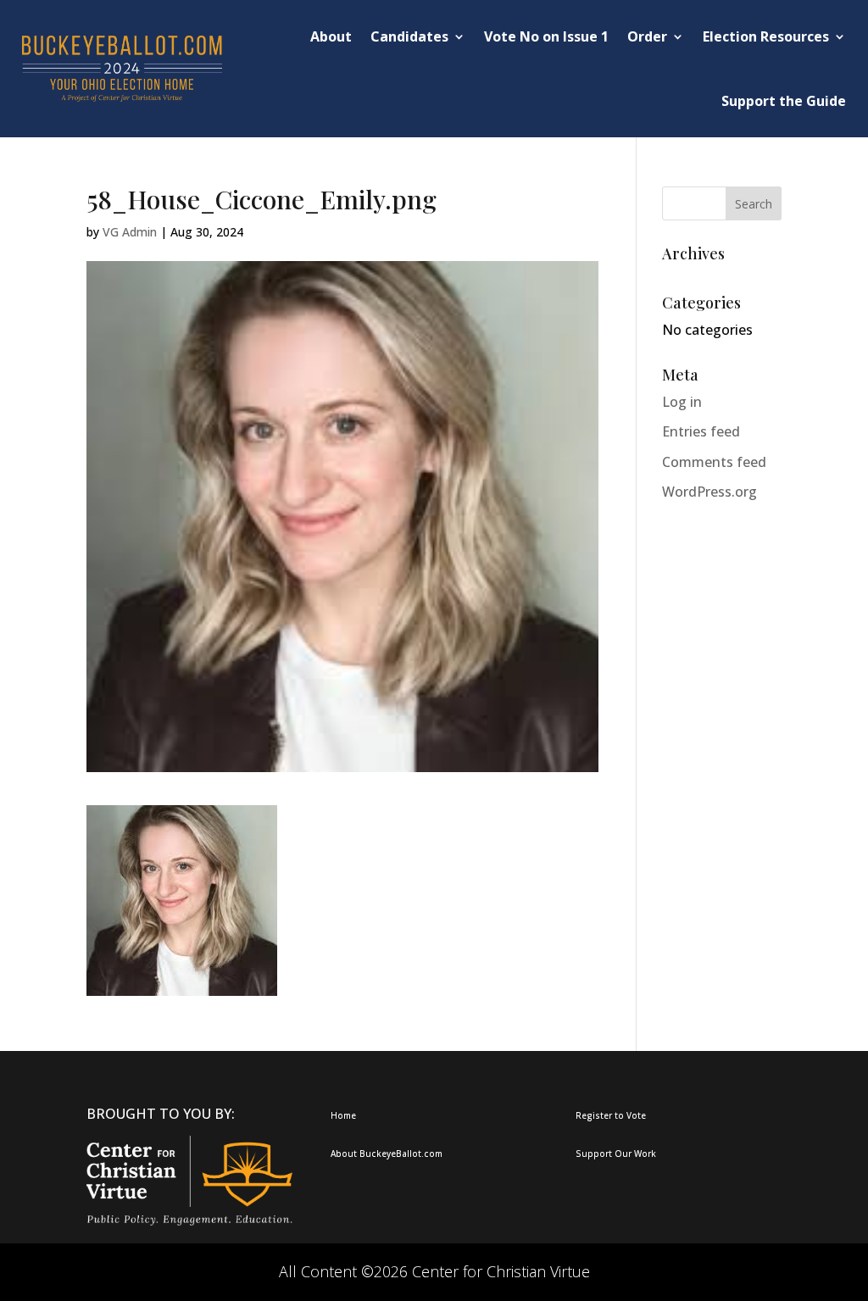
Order (647, 36)
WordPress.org (709, 491)
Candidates (409, 36)
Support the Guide (783, 101)
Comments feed (714, 462)
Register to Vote (611, 1115)
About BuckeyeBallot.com (386, 1153)
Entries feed (701, 431)
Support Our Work (616, 1153)
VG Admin (130, 232)
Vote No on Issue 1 (546, 36)
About (331, 36)
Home (343, 1115)
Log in (682, 401)
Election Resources (766, 36)
